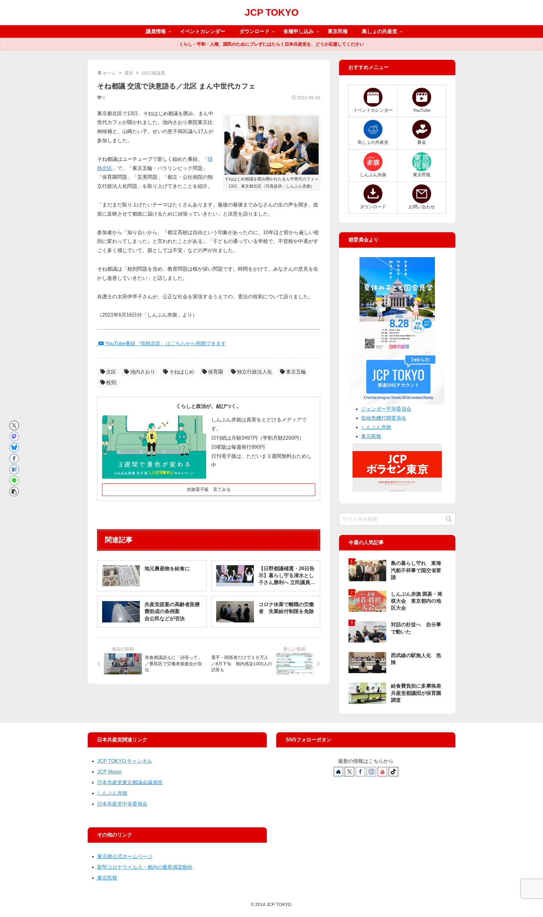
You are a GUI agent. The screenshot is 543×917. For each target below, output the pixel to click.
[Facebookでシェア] (14, 458)
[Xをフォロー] (349, 771)
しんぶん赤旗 (376, 427)
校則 (111, 382)
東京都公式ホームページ (124, 856)
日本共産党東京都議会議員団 (129, 782)
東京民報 (371, 436)
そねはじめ (181, 371)
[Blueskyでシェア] (14, 447)
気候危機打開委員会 (383, 418)
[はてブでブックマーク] (14, 469)
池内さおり (142, 371)
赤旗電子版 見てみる (209, 489)
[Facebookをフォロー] (360, 771)
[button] (14, 491)
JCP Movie (109, 771)
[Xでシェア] (14, 425)
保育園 (215, 371)
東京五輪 (296, 371)
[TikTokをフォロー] (393, 771)
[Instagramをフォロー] (371, 771)
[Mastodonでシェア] (14, 436)
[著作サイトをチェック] (338, 771)
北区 (111, 371)
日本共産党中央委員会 (122, 804)
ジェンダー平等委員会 (386, 409)
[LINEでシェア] (14, 480)
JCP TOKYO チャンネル (124, 761)
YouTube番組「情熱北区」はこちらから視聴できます (165, 343)
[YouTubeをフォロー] (382, 771)
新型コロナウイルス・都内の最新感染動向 (145, 867)
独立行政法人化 (254, 371)
